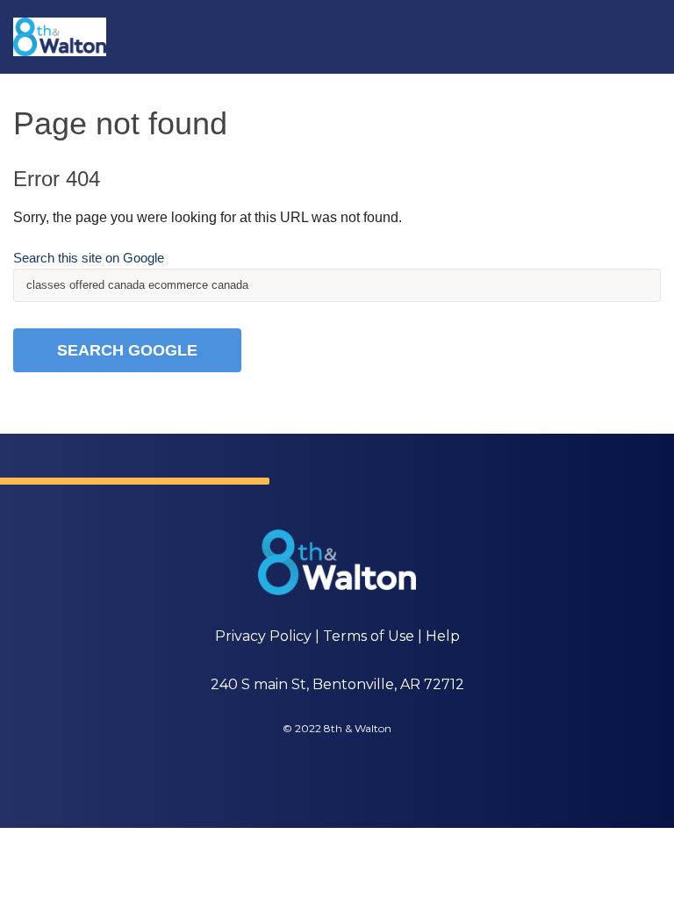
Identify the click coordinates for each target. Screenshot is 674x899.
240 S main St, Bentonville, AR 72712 (337, 684)
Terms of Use (368, 636)
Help (443, 636)
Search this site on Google (88, 257)
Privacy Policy (263, 636)
